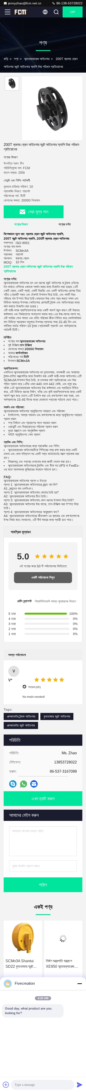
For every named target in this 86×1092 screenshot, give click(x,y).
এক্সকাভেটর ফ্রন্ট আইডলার (21, 725)
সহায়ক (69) (34, 687)
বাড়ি (6, 59)
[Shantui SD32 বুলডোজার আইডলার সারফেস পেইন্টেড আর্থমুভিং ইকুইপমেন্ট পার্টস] (63, 938)
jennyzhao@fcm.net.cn (24, 3)
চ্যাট (72, 12)
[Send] (79, 1085)
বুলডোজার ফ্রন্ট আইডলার (57, 716)
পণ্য (16, 59)
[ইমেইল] (34, 784)
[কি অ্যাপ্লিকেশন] (23, 784)
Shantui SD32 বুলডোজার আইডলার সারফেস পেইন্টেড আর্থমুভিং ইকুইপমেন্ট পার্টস (62, 964)
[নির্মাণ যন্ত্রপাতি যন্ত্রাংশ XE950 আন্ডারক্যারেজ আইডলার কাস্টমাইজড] (23, 938)
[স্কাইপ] (13, 784)
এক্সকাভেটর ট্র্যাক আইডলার (21, 716)
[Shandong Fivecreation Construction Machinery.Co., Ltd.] (23, 11)
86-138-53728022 (69, 3)
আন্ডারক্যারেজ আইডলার (37, 59)
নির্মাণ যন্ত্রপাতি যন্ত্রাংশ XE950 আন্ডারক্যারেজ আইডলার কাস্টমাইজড (20, 964)
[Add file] (6, 1085)
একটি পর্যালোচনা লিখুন (43, 577)
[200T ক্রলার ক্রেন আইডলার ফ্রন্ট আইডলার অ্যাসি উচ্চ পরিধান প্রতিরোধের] (52, 108)
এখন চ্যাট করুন (43, 798)
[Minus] (79, 983)
